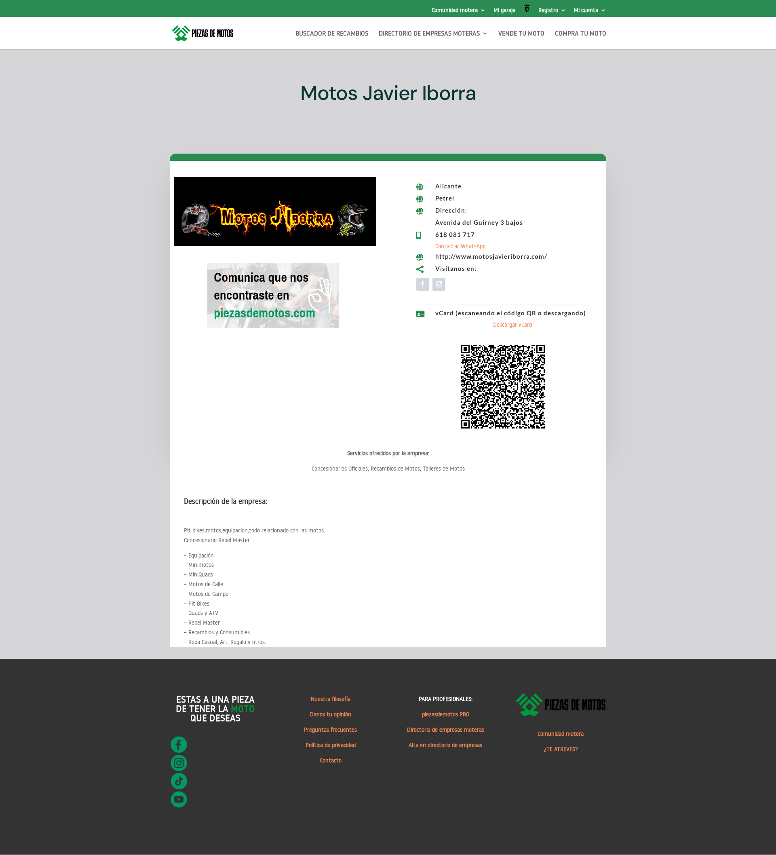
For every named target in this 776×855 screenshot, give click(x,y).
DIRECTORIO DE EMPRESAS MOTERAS (429, 33)
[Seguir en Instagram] (438, 284)
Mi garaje (504, 10)
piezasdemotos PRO (445, 714)
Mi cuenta (586, 10)
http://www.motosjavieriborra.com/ (491, 256)
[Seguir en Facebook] (422, 284)
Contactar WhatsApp (460, 246)
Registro (548, 10)
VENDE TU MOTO (521, 33)
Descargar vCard (512, 324)
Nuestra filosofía (330, 699)
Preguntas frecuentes (330, 729)
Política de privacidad (331, 745)
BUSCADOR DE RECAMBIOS (331, 33)
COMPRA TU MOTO (580, 33)
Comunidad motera (455, 10)
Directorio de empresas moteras (445, 729)
